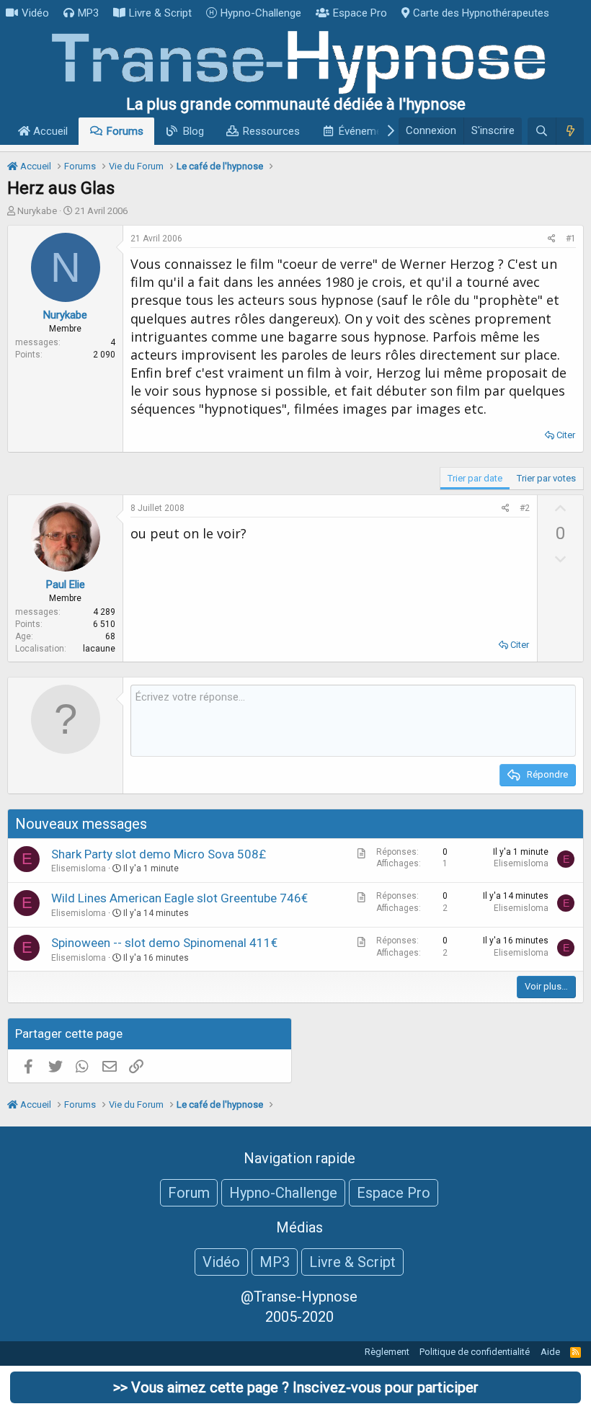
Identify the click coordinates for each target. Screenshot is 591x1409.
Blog (193, 131)
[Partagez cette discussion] (552, 239)
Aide (550, 1351)
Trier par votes (546, 478)
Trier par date (475, 478)
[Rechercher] (542, 131)
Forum (189, 1192)
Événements (368, 131)
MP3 (88, 12)
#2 (525, 508)
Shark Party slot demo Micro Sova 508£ (158, 854)
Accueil (49, 131)
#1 (571, 239)
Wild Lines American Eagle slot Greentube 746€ (179, 898)
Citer (565, 435)
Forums (125, 131)
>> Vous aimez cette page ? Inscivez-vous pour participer (296, 1387)
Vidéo (35, 12)
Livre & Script (160, 12)
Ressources (271, 131)
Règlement (387, 1351)
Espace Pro (360, 12)
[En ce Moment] (570, 131)
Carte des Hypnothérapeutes (481, 12)
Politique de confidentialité (474, 1351)
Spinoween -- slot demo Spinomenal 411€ (164, 942)
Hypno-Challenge (261, 12)
